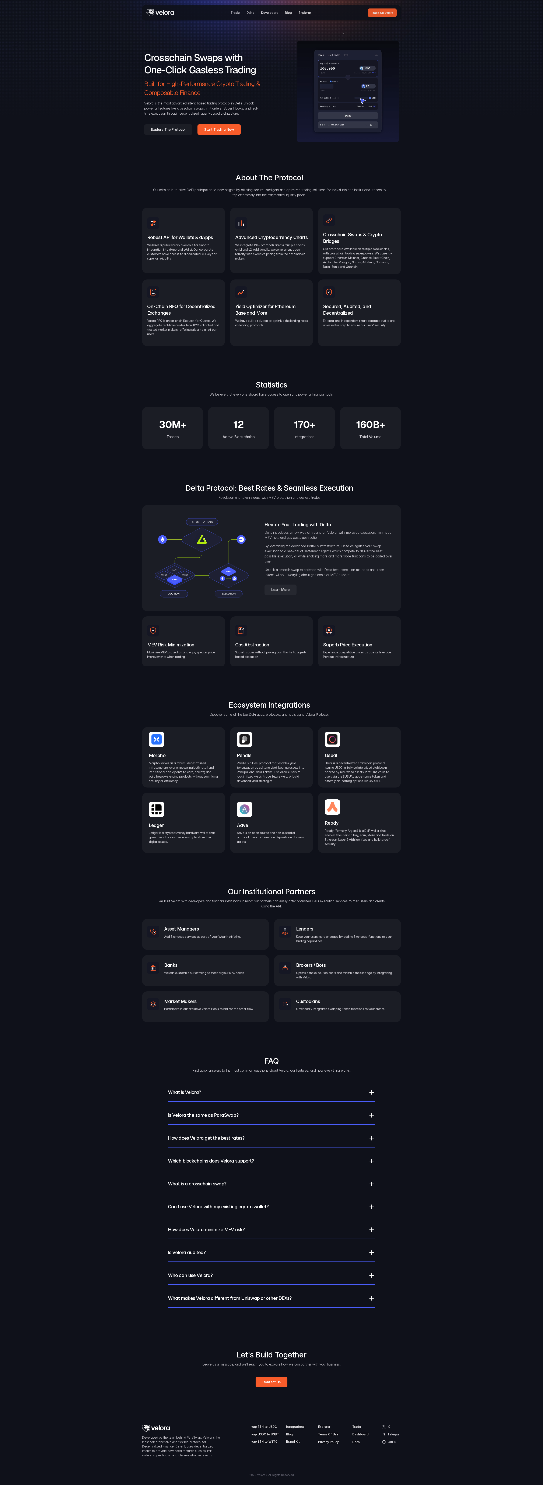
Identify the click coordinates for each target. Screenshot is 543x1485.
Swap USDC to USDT (264, 1434)
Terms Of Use (328, 1434)
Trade (356, 1426)
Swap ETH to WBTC (263, 1441)
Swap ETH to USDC (263, 1426)
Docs (356, 1442)
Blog (289, 1434)
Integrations (295, 1426)
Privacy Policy (328, 1442)
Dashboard (360, 1434)
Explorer (324, 1426)
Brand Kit (293, 1441)
